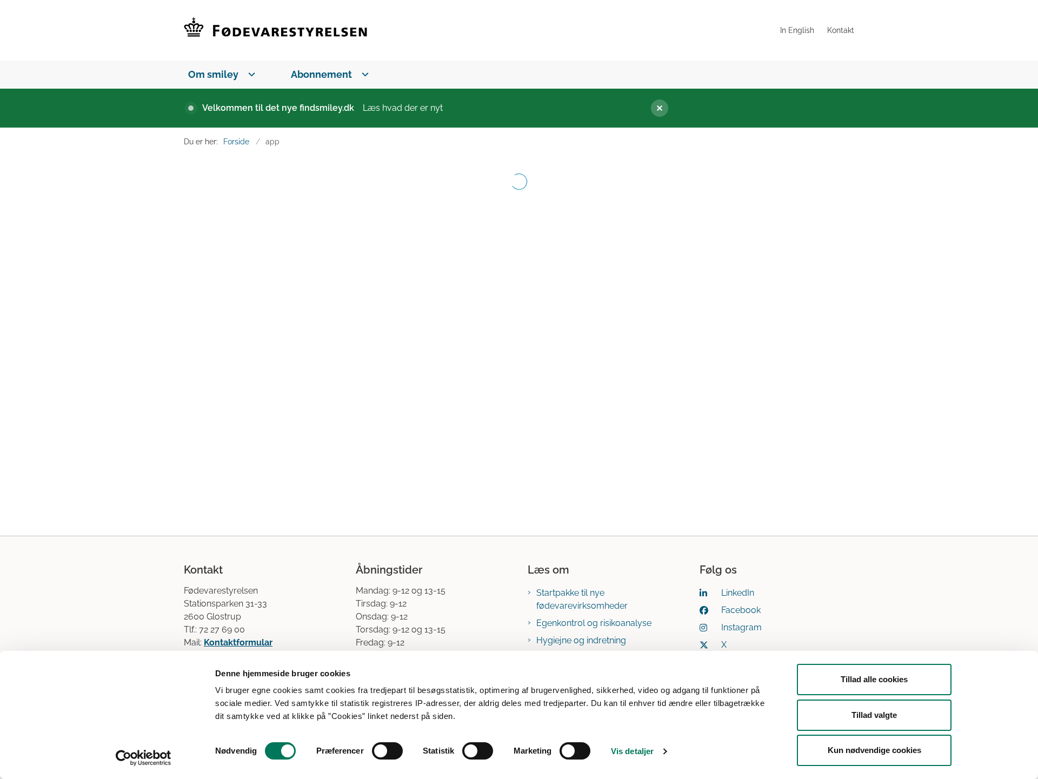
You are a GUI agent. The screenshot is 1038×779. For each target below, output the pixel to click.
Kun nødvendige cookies (874, 750)
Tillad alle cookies (874, 679)
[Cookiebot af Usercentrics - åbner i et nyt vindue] (143, 758)
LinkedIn (737, 593)
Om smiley (213, 74)
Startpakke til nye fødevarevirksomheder (582, 599)
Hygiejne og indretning (581, 640)
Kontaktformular (238, 642)
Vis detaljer (632, 751)
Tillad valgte (874, 715)
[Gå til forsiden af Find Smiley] (479, 30)
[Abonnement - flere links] (363, 74)
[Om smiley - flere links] (249, 74)
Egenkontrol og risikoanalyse (593, 623)
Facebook (741, 610)
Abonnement (321, 74)
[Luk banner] (746, 108)
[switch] (387, 751)
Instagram (741, 627)
